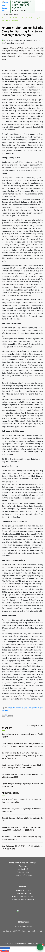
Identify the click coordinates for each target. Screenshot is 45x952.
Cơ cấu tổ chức (23, 869)
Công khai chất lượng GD (23, 875)
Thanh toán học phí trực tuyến (23, 900)
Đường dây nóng (23, 872)
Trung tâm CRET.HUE (23, 890)
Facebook (6, 948)
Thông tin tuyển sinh (23, 893)
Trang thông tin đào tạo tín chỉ (23, 896)
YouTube (5, 951)
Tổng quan (23, 866)
